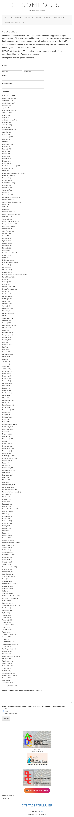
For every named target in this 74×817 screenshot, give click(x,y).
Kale (42, 811)
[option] (37, 96)
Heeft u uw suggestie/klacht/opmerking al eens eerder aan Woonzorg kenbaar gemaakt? (34, 706)
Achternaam (27, 72)
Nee (6, 711)
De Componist (37, 4)
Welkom (8, 17)
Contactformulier (37, 805)
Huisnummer (7, 84)
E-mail (5, 75)
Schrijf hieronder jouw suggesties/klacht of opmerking (22, 690)
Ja (6, 708)
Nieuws (17, 17)
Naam (5, 65)
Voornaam (5, 72)
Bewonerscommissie (12, 22)
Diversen (47, 17)
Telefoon (5, 91)
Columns (38, 17)
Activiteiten (28, 17)
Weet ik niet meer (11, 713)
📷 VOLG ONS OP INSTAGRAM (37, 790)
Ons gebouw (58, 17)
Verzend (6, 719)
